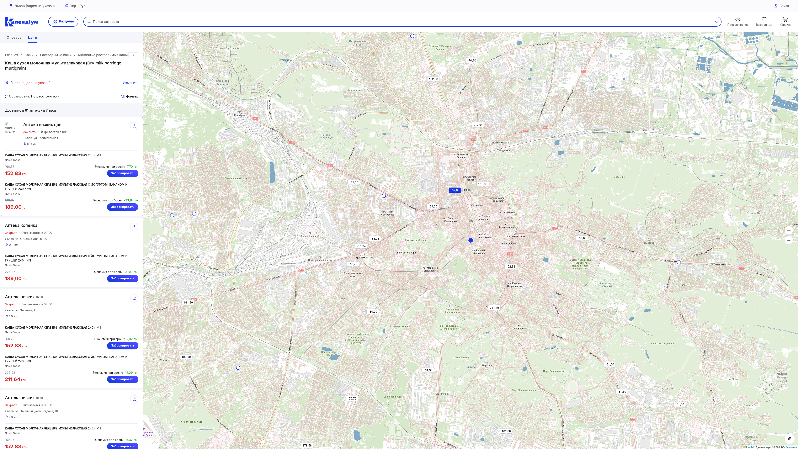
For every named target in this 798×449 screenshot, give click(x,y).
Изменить (130, 83)
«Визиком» (790, 447)
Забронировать (122, 173)
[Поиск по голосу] (716, 21)
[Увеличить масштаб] (789, 230)
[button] (471, 240)
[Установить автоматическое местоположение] (790, 439)
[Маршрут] (134, 126)
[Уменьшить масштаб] (789, 240)
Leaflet (750, 447)
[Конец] (133, 54)
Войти (784, 6)
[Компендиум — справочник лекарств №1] (21, 22)
